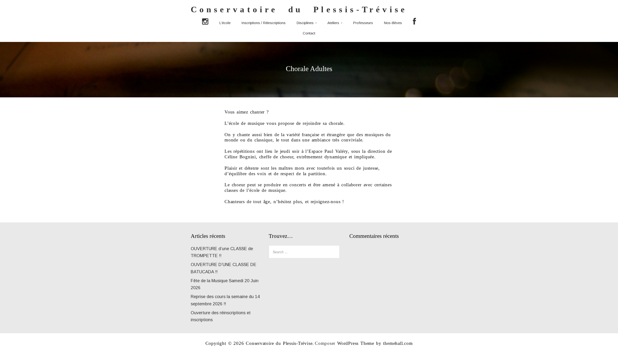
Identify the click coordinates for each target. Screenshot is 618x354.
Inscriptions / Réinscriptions (263, 23)
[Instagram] (205, 22)
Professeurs (363, 23)
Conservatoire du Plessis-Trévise (299, 9)
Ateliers (333, 23)
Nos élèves (393, 23)
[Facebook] (414, 22)
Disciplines (305, 23)
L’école (225, 23)
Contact (309, 33)
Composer (325, 343)
